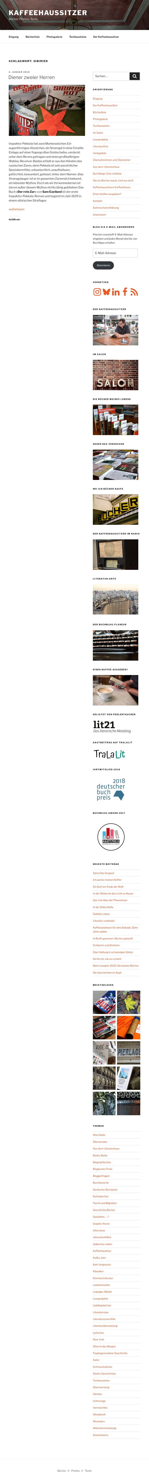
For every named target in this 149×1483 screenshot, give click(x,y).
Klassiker (98, 1271)
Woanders (99, 1421)
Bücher (61, 1470)
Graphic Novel (101, 1223)
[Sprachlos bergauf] (128, 1079)
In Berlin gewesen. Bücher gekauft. (113, 938)
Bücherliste (33, 36)
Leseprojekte (100, 139)
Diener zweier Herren (31, 77)
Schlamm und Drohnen (106, 945)
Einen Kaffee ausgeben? (107, 193)
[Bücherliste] (128, 1053)
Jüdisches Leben (102, 1244)
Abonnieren (103, 265)
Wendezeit (99, 1414)
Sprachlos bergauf (103, 873)
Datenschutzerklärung (106, 207)
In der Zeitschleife (103, 907)
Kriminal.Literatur (103, 1278)
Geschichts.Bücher (104, 1209)
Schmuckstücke (102, 1366)
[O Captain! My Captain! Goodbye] (104, 1104)
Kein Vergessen (102, 1264)
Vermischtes (100, 1407)
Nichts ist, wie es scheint (107, 958)
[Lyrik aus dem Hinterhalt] (128, 1104)
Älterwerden (100, 1141)
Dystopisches (100, 1196)
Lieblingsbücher (102, 1305)
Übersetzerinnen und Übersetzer (111, 159)
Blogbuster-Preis (102, 1168)
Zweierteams (100, 1435)
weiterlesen (16, 209)
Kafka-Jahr (99, 1257)
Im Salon (98, 132)
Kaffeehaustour (102, 1250)
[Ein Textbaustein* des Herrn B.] (128, 1028)
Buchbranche (101, 1182)
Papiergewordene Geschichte (110, 1353)
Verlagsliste (99, 153)
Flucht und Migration (105, 1203)
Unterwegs (99, 1400)
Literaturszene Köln (104, 1319)
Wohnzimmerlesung (104, 1428)
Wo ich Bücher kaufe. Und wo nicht (113, 180)
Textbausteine (77, 36)
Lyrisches (98, 1332)
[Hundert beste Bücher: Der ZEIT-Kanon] (104, 1053)
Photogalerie (54, 36)
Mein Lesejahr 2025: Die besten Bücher (116, 965)
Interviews (99, 1230)
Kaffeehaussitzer (48, 13)
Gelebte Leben (101, 913)
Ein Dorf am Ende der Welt (108, 886)
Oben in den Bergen (104, 1346)
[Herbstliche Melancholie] (128, 1003)
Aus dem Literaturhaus (106, 166)
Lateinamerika (101, 1284)
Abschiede (99, 1134)
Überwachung (101, 1387)
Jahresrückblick (102, 1237)
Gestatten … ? (101, 1216)
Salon (96, 1359)
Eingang (14, 36)
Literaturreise (100, 1312)
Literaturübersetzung (105, 1325)
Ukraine (97, 1393)
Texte (88, 1470)
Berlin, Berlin (100, 1155)
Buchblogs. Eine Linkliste (107, 173)
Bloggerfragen (101, 1175)
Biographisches (102, 1162)
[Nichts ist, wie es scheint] (104, 1003)
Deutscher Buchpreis (105, 1189)
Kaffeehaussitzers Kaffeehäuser (112, 187)
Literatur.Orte (100, 146)
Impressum (99, 214)
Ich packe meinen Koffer (107, 879)
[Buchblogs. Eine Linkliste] (104, 1079)
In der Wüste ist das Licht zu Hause (113, 893)
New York (98, 1339)
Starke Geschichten (104, 1373)
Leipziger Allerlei (102, 1291)
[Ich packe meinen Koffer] (104, 1028)
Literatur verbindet (103, 920)
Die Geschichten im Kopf (107, 972)
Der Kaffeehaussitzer (106, 36)
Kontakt (97, 200)
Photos (75, 1470)
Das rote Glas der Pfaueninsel (110, 900)
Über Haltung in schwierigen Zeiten (113, 952)
